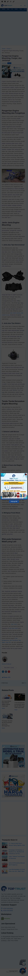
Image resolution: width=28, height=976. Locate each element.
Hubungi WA (14, 501)
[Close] (26, 474)
